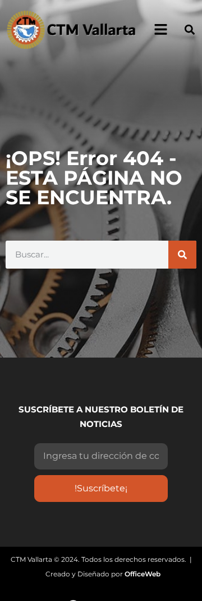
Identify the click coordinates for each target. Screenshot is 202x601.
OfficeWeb (142, 574)
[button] (190, 29)
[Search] (182, 255)
